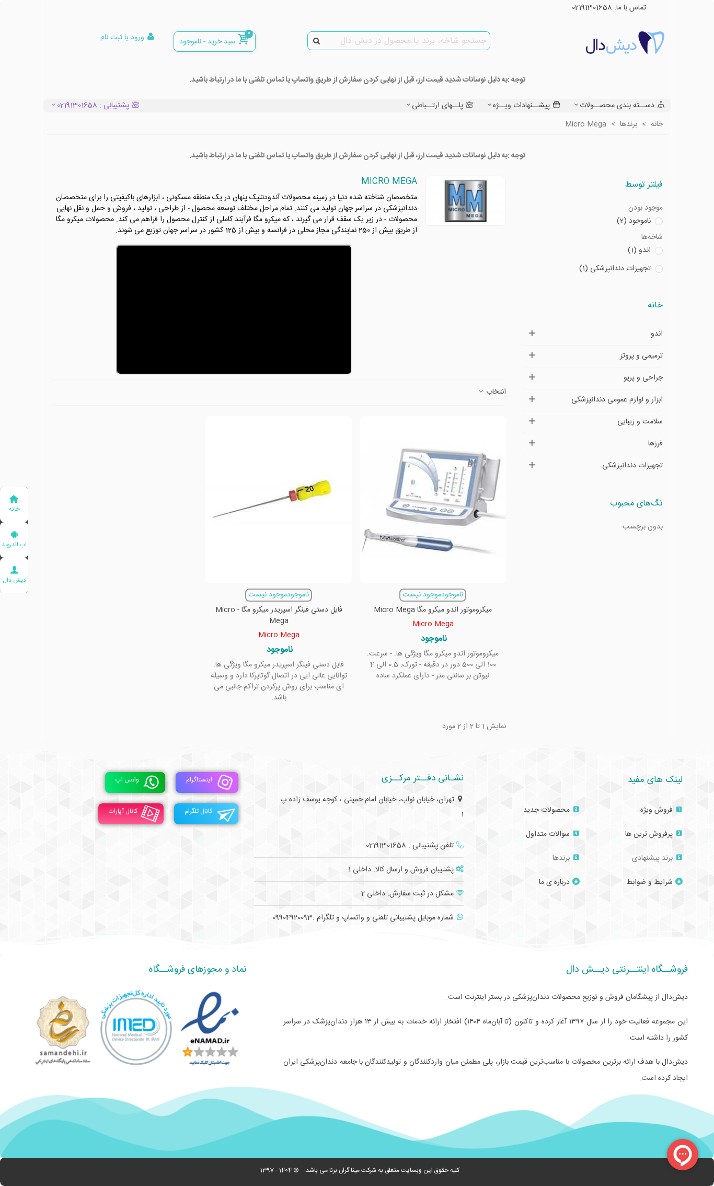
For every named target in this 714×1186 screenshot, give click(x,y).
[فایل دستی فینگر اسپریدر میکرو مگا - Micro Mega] (278, 499)
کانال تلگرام (198, 811)
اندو (639, 250)
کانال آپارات (123, 811)
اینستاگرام (199, 780)
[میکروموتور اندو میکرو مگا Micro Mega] (433, 499)
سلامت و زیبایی (640, 422)
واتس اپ (127, 780)
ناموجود (634, 221)
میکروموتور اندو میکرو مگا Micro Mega (433, 610)
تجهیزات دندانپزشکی (615, 268)
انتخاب (495, 392)
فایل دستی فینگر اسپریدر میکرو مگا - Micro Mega (278, 616)
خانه (655, 305)
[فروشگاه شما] (606, 42)
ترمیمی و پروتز (641, 356)
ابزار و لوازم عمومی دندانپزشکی (617, 400)
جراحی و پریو (643, 378)
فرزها (655, 443)
